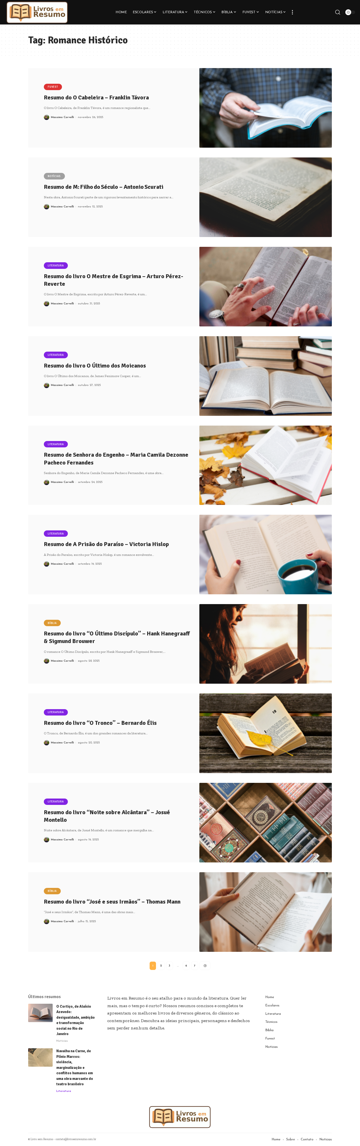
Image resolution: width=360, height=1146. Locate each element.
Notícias (54, 176)
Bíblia (52, 623)
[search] (337, 12)
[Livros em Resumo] (37, 12)
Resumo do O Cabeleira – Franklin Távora (96, 97)
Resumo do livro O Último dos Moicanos (95, 365)
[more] (292, 12)
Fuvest (53, 86)
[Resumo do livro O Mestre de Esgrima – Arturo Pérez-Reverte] (265, 286)
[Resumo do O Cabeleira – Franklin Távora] (265, 108)
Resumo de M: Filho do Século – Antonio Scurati (103, 187)
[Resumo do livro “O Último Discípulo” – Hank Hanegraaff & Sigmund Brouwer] (265, 644)
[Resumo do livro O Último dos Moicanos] (265, 376)
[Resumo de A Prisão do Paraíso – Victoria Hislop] (265, 554)
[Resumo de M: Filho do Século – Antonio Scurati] (265, 197)
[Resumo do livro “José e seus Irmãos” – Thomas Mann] (265, 912)
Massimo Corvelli (62, 117)
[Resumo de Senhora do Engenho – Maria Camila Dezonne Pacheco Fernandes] (265, 465)
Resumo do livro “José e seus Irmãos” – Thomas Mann (112, 901)
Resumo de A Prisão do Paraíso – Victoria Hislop (106, 544)
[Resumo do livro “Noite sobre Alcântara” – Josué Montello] (265, 822)
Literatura (56, 265)
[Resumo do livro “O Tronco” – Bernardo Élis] (265, 733)
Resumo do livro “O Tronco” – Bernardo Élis (100, 723)
